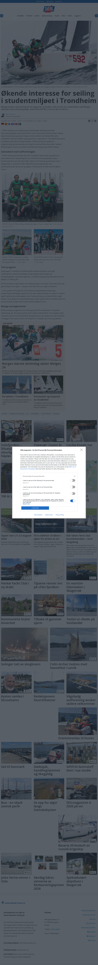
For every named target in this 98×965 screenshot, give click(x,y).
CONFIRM (35, 508)
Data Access (49, 515)
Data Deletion (38, 515)
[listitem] (49, 476)
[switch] (72, 480)
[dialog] (49, 482)
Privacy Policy (60, 515)
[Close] (82, 450)
